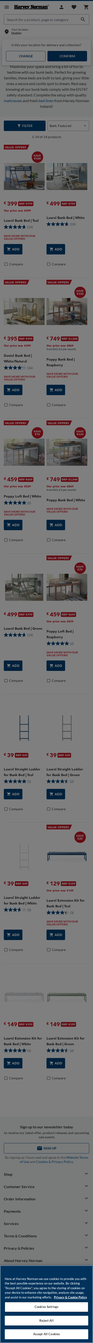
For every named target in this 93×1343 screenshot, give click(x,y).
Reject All (46, 1320)
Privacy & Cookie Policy (70, 1297)
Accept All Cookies (46, 1334)
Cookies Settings (46, 1307)
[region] (46, 1304)
